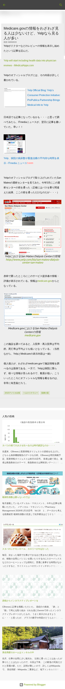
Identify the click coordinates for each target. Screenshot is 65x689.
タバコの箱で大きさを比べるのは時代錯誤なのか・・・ (28, 445)
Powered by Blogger (34, 684)
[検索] (61, 5)
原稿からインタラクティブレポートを (20, 600)
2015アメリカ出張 (12, 393)
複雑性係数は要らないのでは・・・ (19, 497)
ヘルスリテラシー (30, 393)
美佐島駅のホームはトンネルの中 (18, 652)
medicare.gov (44, 281)
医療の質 (45, 393)
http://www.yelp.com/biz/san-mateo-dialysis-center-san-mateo (32, 261)
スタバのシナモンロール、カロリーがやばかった (25, 549)
